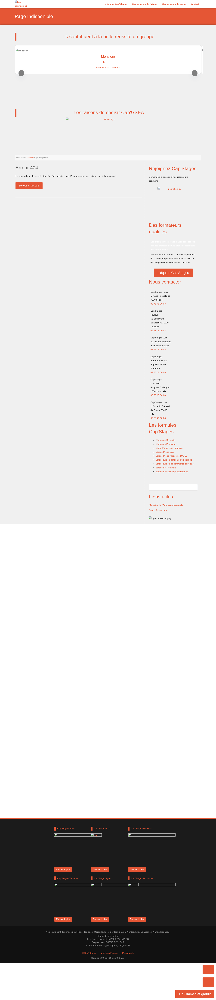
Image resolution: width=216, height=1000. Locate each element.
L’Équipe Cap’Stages (116, 4)
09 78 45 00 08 (158, 303)
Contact (195, 4)
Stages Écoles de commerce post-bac (175, 463)
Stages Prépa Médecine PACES (171, 456)
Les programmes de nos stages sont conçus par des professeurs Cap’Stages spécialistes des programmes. (173, 245)
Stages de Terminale (166, 467)
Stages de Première (166, 444)
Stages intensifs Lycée (174, 4)
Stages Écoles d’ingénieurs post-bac (174, 460)
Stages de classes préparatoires (172, 471)
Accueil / (30, 158)
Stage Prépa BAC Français (169, 448)
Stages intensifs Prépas (144, 4)
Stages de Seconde (165, 440)
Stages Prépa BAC (165, 452)
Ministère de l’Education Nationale (166, 505)
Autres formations (158, 510)
